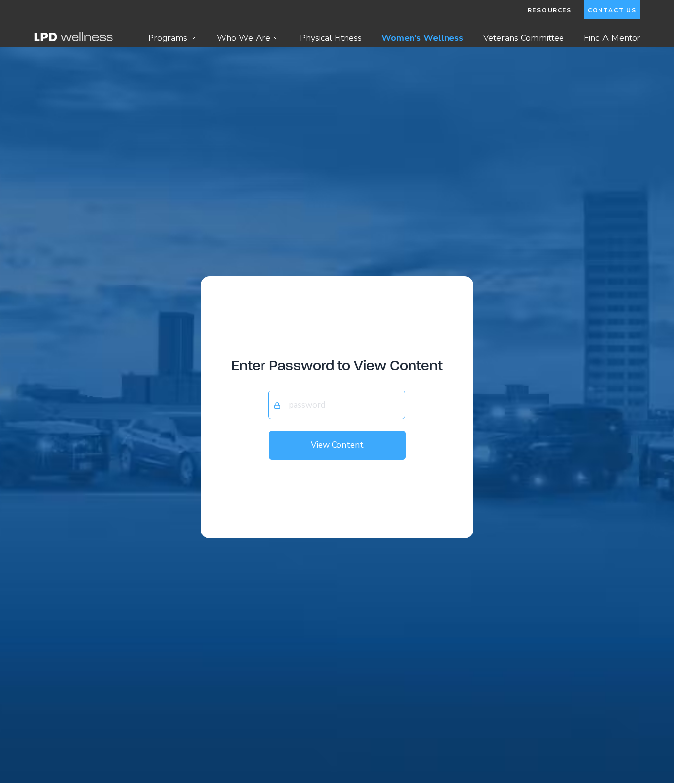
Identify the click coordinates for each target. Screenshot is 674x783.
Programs (167, 38)
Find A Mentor (612, 38)
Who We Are (243, 38)
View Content (337, 445)
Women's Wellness (422, 38)
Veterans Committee (523, 38)
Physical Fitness (331, 38)
